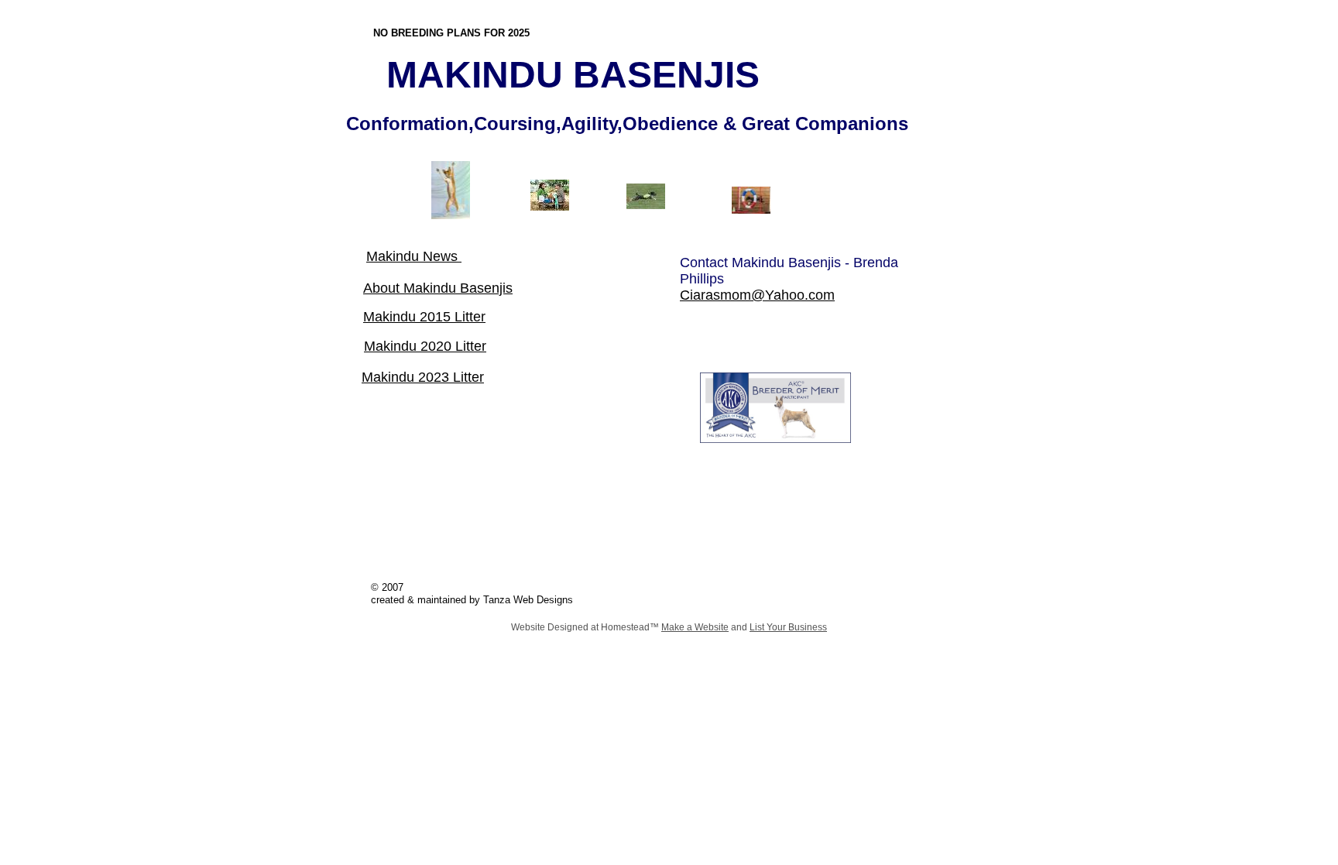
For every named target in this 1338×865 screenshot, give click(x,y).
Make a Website (695, 627)
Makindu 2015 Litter (424, 316)
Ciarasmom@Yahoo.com (757, 295)
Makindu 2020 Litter (425, 346)
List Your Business (788, 627)
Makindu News (413, 256)
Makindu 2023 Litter (423, 377)
